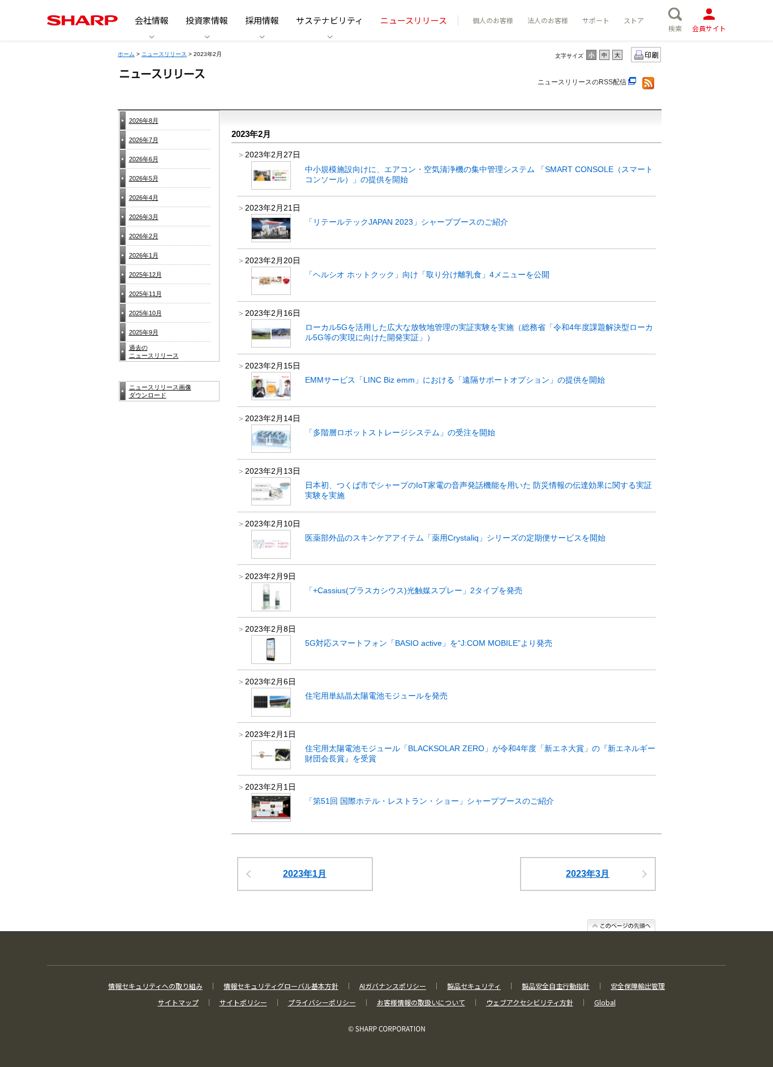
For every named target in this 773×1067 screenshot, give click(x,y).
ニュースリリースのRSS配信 (583, 82)
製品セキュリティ (474, 986)
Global (605, 1002)
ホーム (126, 54)
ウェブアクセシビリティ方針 (529, 1002)
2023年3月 (587, 874)
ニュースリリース (164, 54)
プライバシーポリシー (322, 1002)
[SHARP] (82, 20)
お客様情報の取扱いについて (421, 1002)
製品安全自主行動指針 (556, 986)
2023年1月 (305, 874)
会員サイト (709, 28)
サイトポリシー (243, 1002)
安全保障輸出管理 (638, 986)
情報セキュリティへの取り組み (155, 986)
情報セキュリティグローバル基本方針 (281, 986)
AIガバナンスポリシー (392, 986)
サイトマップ (178, 1002)
